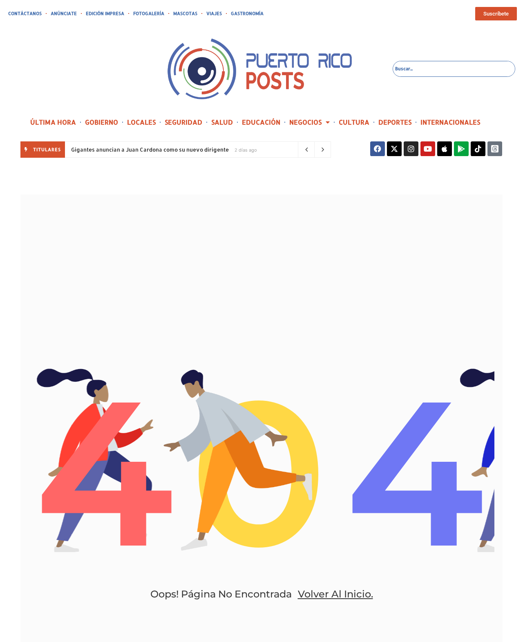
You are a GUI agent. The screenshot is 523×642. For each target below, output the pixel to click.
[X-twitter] (394, 148)
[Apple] (444, 148)
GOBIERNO (101, 122)
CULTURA (354, 122)
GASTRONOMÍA (247, 13)
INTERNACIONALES (450, 122)
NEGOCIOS (305, 122)
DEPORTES (394, 122)
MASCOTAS (185, 13)
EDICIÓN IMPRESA (105, 13)
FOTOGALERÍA (148, 13)
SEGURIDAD (183, 122)
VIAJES (214, 13)
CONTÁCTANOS (25, 13)
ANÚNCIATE (64, 13)
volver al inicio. (335, 594)
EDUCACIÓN (261, 122)
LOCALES (141, 122)
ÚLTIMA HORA (53, 122)
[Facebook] (377, 148)
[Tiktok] (478, 148)
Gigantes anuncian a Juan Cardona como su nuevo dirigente (150, 149)
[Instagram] (411, 148)
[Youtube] (427, 148)
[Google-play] (461, 148)
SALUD (222, 122)
